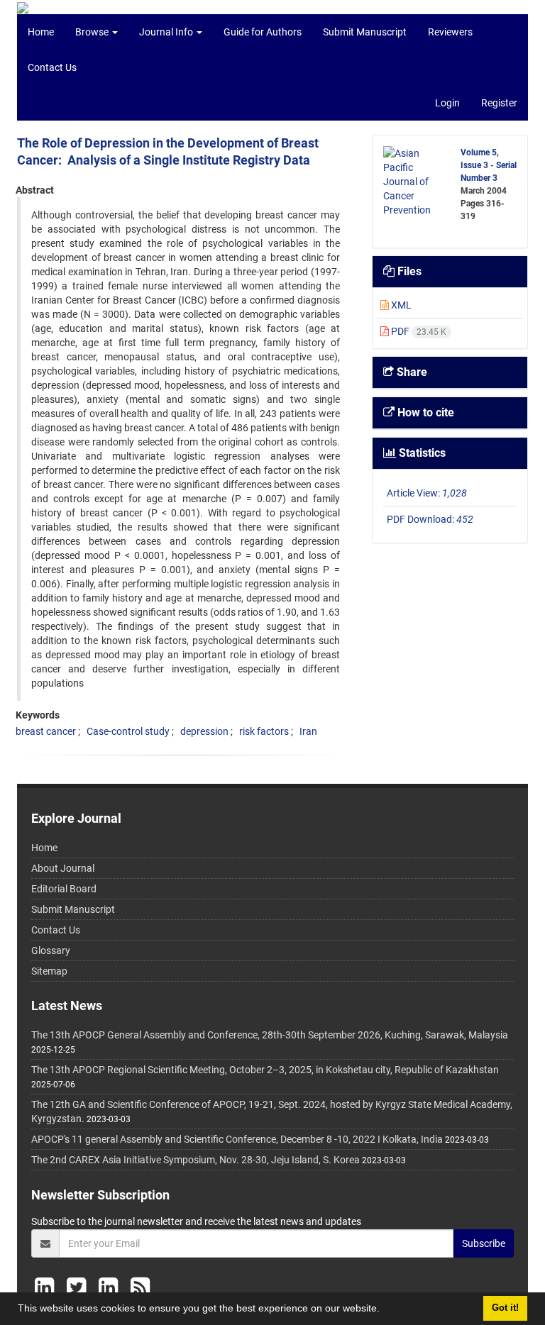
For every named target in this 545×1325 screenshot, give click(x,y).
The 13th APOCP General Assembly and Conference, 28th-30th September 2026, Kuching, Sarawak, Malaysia (269, 1035)
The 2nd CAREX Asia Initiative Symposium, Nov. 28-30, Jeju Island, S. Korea (195, 1159)
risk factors (264, 731)
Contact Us (52, 67)
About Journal (62, 868)
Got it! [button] (505, 1308)
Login (447, 103)
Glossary (50, 950)
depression (204, 731)
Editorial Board (64, 888)
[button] (384, 1310)
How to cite (424, 412)
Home (41, 32)
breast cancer (46, 731)
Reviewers (450, 32)
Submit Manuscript (365, 32)
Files (408, 271)
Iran (308, 731)
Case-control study (128, 731)
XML (400, 305)
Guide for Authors (263, 32)
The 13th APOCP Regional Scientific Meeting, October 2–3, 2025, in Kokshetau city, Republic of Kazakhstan (265, 1069)
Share (410, 372)
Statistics (421, 453)
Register (499, 103)
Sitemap (49, 971)
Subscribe (483, 1243)
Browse (93, 32)
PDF (417, 331)
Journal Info (167, 32)
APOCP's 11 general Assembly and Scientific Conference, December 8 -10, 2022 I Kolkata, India (237, 1139)
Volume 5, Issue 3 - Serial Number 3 (489, 165)
